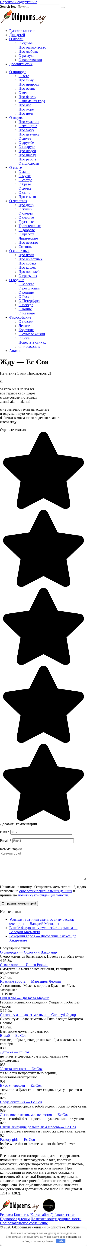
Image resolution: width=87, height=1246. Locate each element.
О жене (24, 172)
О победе (26, 305)
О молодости (29, 163)
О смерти (26, 213)
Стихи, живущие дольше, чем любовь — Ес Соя (38, 1127)
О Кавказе (27, 313)
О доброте (27, 230)
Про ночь (26, 113)
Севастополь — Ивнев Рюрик (24, 965)
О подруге (27, 147)
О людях (16, 118)
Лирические (28, 238)
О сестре (25, 180)
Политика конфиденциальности (56, 1219)
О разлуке (26, 56)
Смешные (26, 247)
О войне (25, 309)
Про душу (26, 205)
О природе (17, 72)
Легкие (24, 326)
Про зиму (26, 80)
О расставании (30, 60)
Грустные (26, 222)
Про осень (27, 88)
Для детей (17, 35)
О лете (24, 76)
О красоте (26, 234)
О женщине (28, 126)
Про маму (26, 130)
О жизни (25, 209)
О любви (16, 39)
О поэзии (26, 321)
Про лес (25, 105)
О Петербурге (29, 301)
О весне (25, 93)
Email (5, 841)
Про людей (27, 151)
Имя (5, 832)
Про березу (27, 97)
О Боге (24, 338)
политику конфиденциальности (43, 895)
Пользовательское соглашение (24, 1223)
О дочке (25, 188)
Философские (20, 317)
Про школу (27, 155)
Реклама (6, 1215)
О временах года (32, 101)
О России (26, 296)
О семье (15, 167)
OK (61, 1241)
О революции (29, 288)
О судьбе (25, 43)
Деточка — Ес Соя (14, 1052)
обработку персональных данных (45, 891)
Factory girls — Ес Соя (17, 1139)
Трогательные (30, 226)
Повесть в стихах (32, 342)
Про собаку (28, 263)
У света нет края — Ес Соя (21, 1069)
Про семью (27, 197)
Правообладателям (15, 1219)
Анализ (15, 351)
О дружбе (26, 143)
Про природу (29, 84)
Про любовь (28, 51)
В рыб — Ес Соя (13, 1035)
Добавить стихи (62, 1215)
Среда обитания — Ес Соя (21, 1102)
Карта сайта (40, 1215)
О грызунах (28, 276)
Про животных (30, 259)
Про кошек (27, 267)
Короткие (26, 330)
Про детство (28, 242)
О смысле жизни (32, 334)
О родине (16, 280)
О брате (25, 184)
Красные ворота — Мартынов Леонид (30, 981)
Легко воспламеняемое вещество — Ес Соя (34, 1115)
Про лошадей (29, 272)
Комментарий (11, 849)
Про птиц (26, 255)
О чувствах (18, 201)
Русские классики (23, 31)
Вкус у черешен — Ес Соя (21, 1085)
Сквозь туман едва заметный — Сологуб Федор (38, 1015)
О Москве (26, 284)
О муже (25, 176)
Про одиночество (32, 47)
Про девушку (29, 134)
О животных (19, 251)
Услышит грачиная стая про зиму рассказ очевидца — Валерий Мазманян (41, 921)
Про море (26, 109)
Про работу (28, 159)
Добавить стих (20, 64)
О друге (25, 138)
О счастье (26, 217)
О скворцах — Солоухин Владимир (28, 952)
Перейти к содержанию (18, 2)
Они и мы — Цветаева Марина (24, 998)
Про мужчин (29, 122)
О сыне (24, 192)
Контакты (21, 1215)
